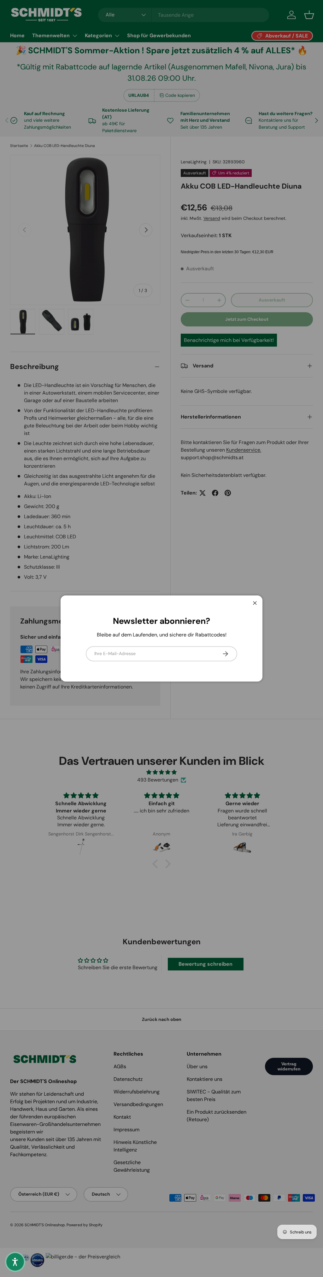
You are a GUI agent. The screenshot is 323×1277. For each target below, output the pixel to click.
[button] (15, 1262)
